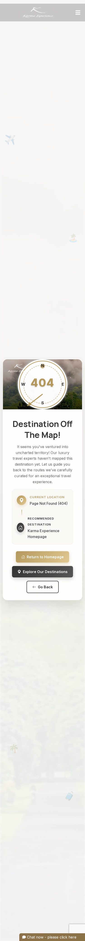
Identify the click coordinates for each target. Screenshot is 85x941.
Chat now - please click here (51, 937)
